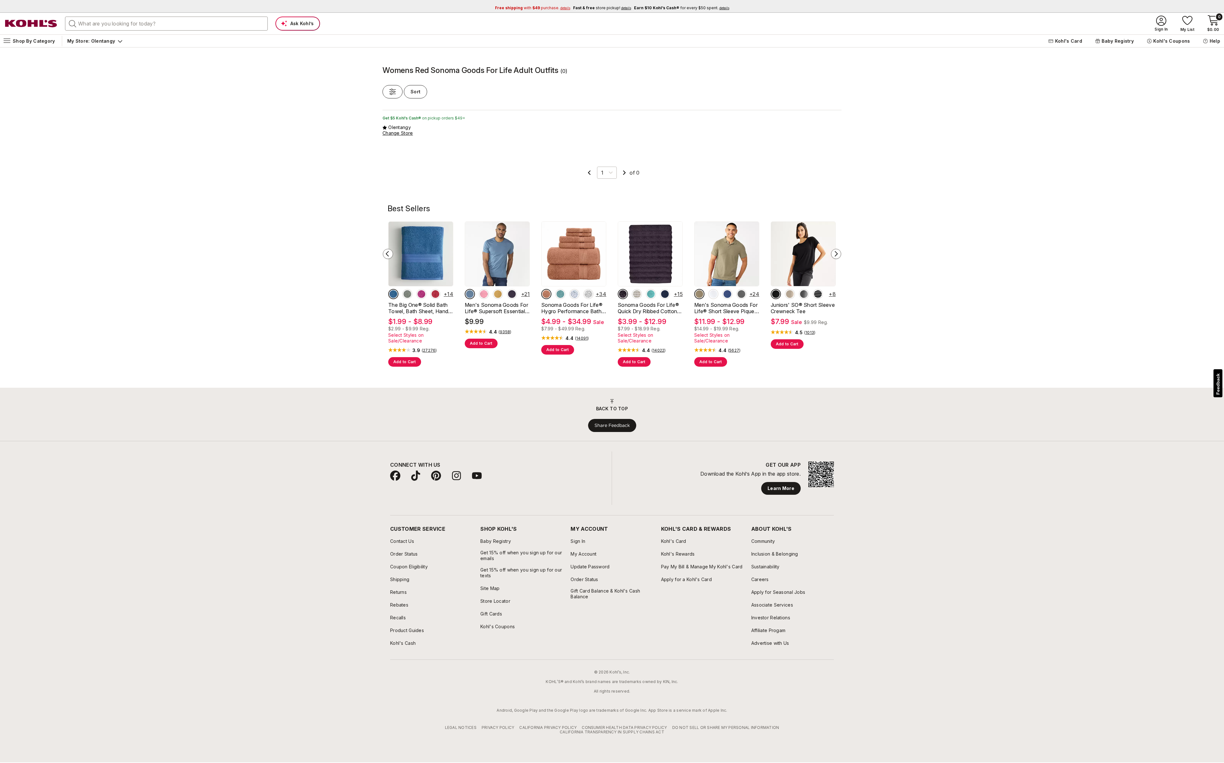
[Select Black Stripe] (818, 294)
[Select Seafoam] (651, 294)
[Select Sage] (407, 294)
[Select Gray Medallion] (588, 294)
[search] (72, 23)
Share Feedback (612, 425)
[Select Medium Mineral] (741, 294)
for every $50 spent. (681, 7)
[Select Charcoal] (804, 294)
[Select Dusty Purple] (623, 294)
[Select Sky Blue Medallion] (574, 294)
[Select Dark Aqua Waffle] (560, 294)
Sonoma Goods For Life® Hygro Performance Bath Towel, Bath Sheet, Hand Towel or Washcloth (571, 308)
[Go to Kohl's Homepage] (31, 23)
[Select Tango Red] (435, 294)
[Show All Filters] (392, 91)
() (429, 350)
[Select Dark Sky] (470, 294)
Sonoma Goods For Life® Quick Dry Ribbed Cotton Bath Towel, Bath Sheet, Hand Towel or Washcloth (649, 308)
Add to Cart (404, 361)
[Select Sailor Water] (727, 294)
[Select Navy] (665, 294)
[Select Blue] (393, 294)
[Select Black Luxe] (776, 294)
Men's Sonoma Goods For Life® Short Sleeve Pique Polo (726, 308)
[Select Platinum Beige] (790, 294)
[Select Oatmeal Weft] (637, 294)
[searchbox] (166, 24)
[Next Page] (624, 173)
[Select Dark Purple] (512, 294)
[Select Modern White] (713, 294)
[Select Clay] (546, 294)
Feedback (1217, 384)
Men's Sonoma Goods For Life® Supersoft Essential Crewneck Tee (496, 308)
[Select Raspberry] (421, 294)
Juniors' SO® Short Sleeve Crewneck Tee (803, 308)
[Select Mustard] (498, 294)
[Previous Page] (589, 173)
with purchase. (532, 7)
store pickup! (602, 7)
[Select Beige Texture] (699, 294)
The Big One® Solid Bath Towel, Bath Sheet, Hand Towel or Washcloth (418, 308)
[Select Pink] (484, 294)
